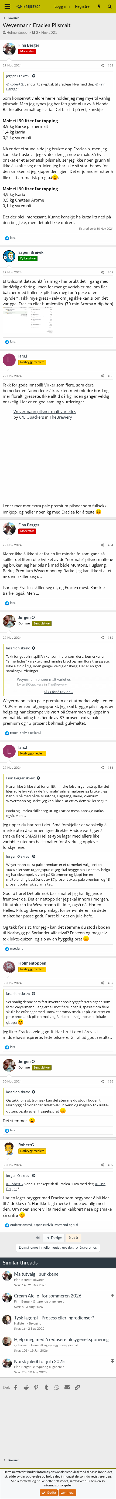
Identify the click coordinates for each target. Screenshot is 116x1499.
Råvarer (38, 1279)
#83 (110, 376)
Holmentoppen (17, 33)
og (25, 732)
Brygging (35, 1323)
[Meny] (7, 6)
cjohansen (21, 1345)
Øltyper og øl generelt (48, 1301)
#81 (110, 65)
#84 (110, 545)
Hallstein (20, 1323)
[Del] (102, 65)
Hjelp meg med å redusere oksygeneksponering (61, 1339)
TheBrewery (61, 417)
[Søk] (109, 7)
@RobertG (14, 84)
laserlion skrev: (18, 648)
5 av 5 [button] (73, 1238)
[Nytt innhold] (99, 7)
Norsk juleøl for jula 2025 (39, 1361)
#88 (110, 1081)
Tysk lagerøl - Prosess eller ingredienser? (54, 1318)
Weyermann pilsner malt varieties (44, 411)
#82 (110, 272)
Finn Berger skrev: (20, 778)
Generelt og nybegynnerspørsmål (54, 1345)
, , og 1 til (44, 1224)
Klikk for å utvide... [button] (58, 691)
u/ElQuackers (31, 417)
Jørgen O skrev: (18, 75)
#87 (110, 983)
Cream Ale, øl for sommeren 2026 (47, 1296)
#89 (110, 1165)
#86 (110, 767)
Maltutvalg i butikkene (36, 1274)
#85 (110, 637)
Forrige (56, 1238)
